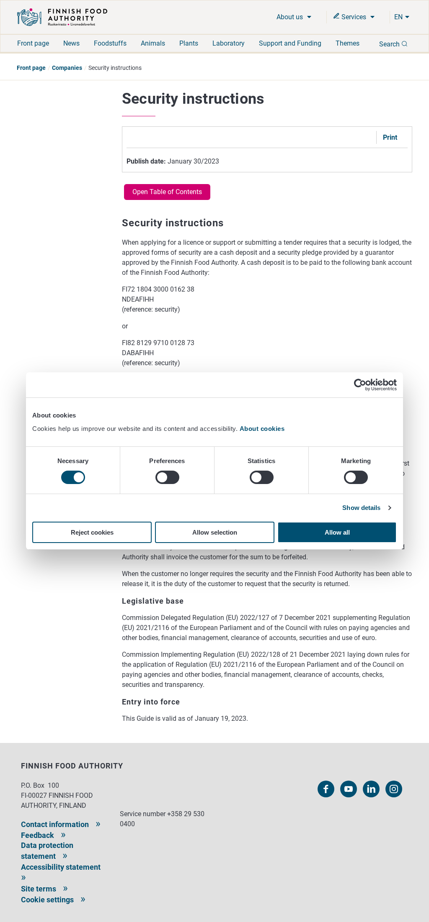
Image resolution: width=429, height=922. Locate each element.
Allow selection (214, 532)
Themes (347, 43)
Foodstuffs (110, 43)
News (71, 43)
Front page (33, 43)
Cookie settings (47, 899)
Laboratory (228, 43)
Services (354, 17)
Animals (153, 43)
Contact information (55, 824)
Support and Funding (290, 43)
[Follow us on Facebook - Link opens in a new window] (326, 789)
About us (291, 17)
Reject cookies (92, 532)
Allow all (337, 532)
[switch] (167, 477)
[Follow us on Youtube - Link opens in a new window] (348, 789)
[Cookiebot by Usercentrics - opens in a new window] (360, 385)
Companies (67, 67)
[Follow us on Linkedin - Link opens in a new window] (371, 789)
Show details (361, 507)
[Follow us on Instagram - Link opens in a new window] (393, 789)
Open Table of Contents (167, 192)
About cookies (263, 428)
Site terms (38, 888)
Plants (188, 43)
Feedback (37, 835)
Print (390, 137)
